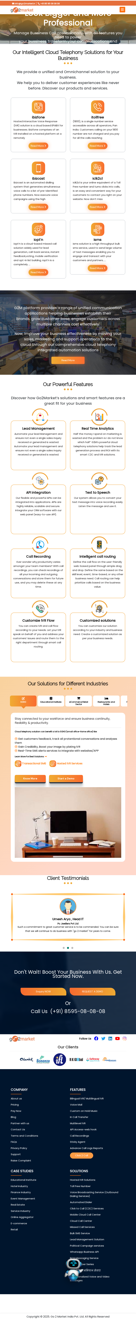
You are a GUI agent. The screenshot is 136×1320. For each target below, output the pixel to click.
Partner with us (20, 1131)
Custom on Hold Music (84, 1119)
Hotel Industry (19, 1194)
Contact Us (18, 1137)
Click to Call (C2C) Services (87, 1216)
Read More (37, 146)
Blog (13, 1125)
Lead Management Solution (87, 1247)
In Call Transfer (79, 1125)
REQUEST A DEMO (92, 999)
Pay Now (16, 1119)
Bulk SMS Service (80, 1241)
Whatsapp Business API (84, 1260)
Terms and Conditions (24, 1144)
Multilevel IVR (78, 1131)
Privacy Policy (19, 1156)
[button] (64, 956)
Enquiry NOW (43, 999)
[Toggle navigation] (122, 9)
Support (16, 1162)
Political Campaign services (87, 1254)
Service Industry (20, 1219)
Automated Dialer (81, 1210)
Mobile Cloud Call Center (85, 1223)
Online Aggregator (22, 1225)
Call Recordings (79, 1144)
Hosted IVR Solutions (82, 1188)
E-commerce (19, 1231)
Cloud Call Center (81, 1229)
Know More (30, 778)
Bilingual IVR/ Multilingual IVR (87, 1106)
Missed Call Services (82, 1235)
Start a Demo (66, 778)
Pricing (15, 1113)
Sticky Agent (77, 1150)
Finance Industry (21, 1200)
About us (16, 1106)
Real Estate (18, 1213)
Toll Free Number (80, 1194)
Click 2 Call (81, 1163)
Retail (14, 1237)
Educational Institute (23, 1188)
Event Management (23, 1207)
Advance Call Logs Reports (86, 1156)
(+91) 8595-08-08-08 (77, 1019)
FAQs (14, 1150)
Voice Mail (76, 1113)
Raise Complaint (21, 1169)
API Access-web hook (83, 1137)
